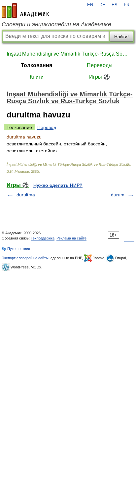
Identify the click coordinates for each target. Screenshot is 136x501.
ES (115, 5)
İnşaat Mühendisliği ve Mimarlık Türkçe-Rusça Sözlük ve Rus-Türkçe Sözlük (68, 54)
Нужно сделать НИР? (58, 185)
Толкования (36, 65)
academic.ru (25, 10)
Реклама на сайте (71, 238)
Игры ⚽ (99, 77)
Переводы (100, 65)
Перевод (46, 127)
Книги (37, 77)
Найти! (121, 36)
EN (90, 5)
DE (102, 5)
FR (126, 5)
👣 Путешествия (16, 249)
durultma (26, 194)
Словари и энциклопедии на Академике (56, 24)
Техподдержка (42, 238)
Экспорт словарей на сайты (25, 258)
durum (117, 194)
